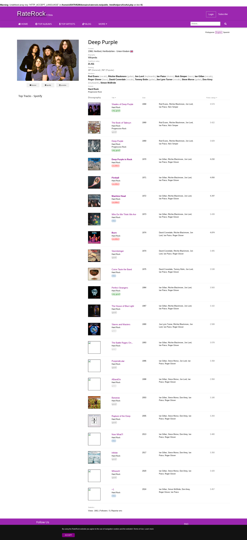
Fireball (115, 177)
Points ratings (211, 98)
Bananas (116, 397)
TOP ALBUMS (44, 24)
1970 (144, 159)
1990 (144, 324)
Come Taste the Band (122, 269)
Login (211, 14)
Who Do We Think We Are (124, 214)
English (219, 32)
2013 (144, 434)
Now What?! (117, 434)
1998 (144, 379)
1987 (144, 306)
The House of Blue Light (123, 306)
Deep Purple (117, 141)
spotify (48, 85)
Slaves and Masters (121, 324)
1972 (144, 196)
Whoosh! (116, 471)
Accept (68, 535)
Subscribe (223, 14)
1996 (144, 361)
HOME (24, 24)
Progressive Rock (95, 92)
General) (96, 70)
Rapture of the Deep (121, 416)
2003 (144, 397)
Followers (104, 511)
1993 (144, 342)
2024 (144, 489)
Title (113, 98)
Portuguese (209, 32)
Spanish (226, 32)
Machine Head (119, 196)
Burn (114, 232)
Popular (109, 70)
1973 (144, 214)
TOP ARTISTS (68, 24)
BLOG (88, 24)
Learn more (149, 529)
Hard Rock (93, 89)
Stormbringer (118, 251)
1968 (144, 104)
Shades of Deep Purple (122, 104)
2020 (144, 471)
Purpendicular (118, 361)
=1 (113, 489)
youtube (63, 85)
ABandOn (116, 379)
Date (144, 98)
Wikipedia (92, 57)
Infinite (115, 452)
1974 (144, 232)
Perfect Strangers (120, 287)
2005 (144, 416)
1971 (144, 177)
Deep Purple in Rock (122, 159)
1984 (144, 287)
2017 (144, 452)
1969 (144, 122)
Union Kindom (123, 51)
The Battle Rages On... (122, 342)
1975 (144, 269)
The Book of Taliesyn (121, 122)
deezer (33, 85)
